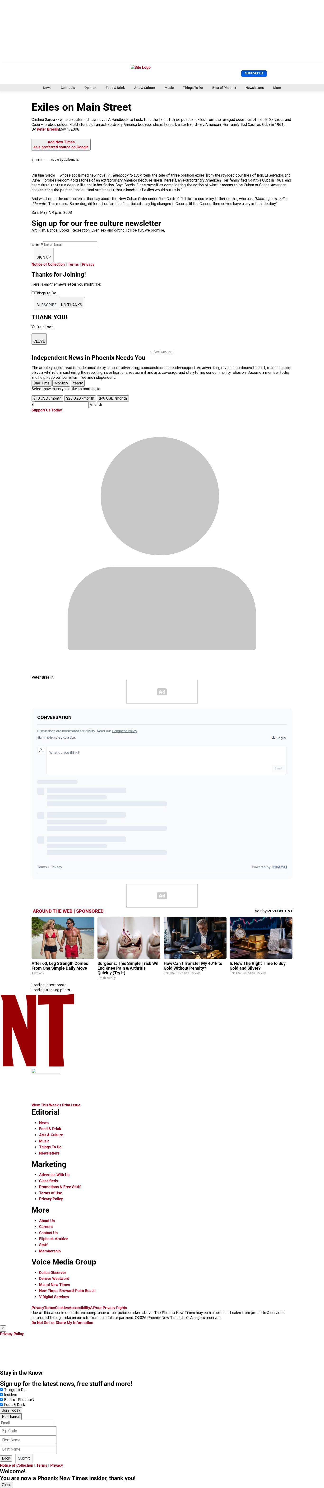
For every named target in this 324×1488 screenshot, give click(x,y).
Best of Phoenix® (19, 1399)
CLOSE (39, 341)
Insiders (10, 1394)
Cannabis (68, 88)
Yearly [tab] (78, 383)
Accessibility (79, 1307)
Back (6, 1458)
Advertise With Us (54, 1175)
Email (37, 244)
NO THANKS (71, 305)
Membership (50, 1251)
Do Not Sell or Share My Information (62, 1322)
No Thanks (11, 1416)
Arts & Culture (144, 88)
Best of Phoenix (224, 88)
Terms (73, 264)
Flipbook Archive (53, 1239)
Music (169, 88)
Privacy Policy (51, 1199)
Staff (43, 1245)
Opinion (90, 88)
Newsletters (254, 88)
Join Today (11, 1410)
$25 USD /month (80, 398)
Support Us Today (47, 410)
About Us (47, 1221)
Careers (46, 1226)
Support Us (254, 73)
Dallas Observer (52, 1272)
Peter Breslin (48, 129)
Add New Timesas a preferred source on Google (61, 144)
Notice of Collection (48, 264)
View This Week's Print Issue (56, 1105)
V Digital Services (54, 1297)
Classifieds (48, 1181)
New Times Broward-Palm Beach (67, 1290)
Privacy (88, 264)
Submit (24, 1458)
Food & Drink (115, 88)
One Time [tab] (41, 383)
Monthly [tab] (61, 383)
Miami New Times (54, 1285)
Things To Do (193, 88)
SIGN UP (44, 257)
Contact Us (48, 1233)
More (277, 88)
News (47, 88)
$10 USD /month (47, 398)
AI (92, 1307)
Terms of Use (50, 1193)
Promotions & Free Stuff (60, 1187)
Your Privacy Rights (110, 1307)
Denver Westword (54, 1278)
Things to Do (15, 1390)
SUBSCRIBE (46, 305)
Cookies (62, 1307)
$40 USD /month (113, 398)
